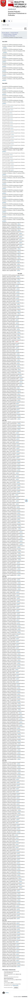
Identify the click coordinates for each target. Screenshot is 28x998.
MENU (5, 25)
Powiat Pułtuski (14, 32)
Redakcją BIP (15, 985)
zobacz (16, 987)
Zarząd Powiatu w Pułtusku (10, 34)
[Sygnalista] (12, 21)
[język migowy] (9, 21)
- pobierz (18, 445)
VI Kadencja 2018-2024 (9, 35)
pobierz (5, 47)
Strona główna (5, 32)
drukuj (7, 992)
